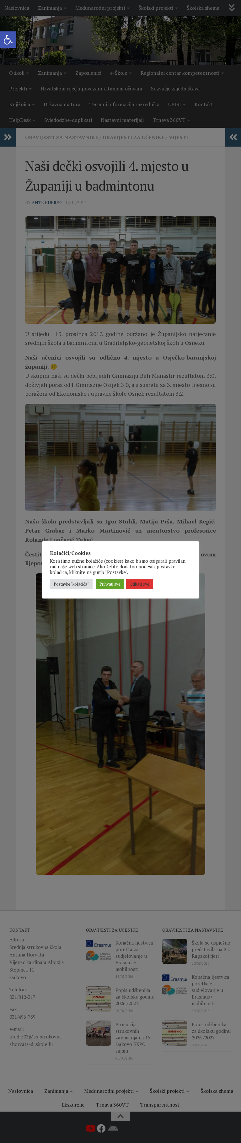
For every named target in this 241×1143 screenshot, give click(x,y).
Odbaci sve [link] (139, 584)
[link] (8, 39)
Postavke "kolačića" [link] (71, 584)
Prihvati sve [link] (109, 584)
